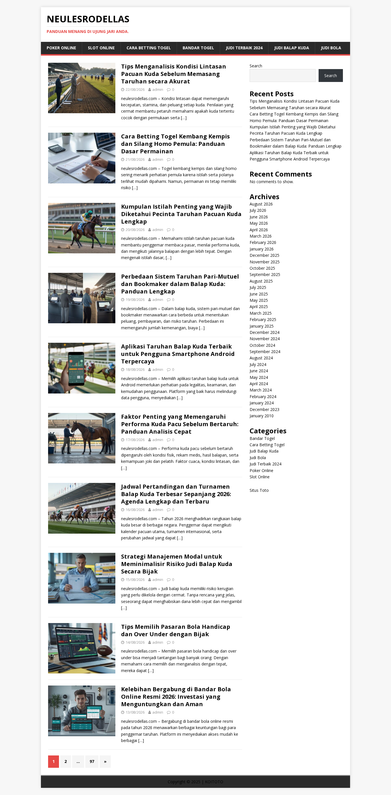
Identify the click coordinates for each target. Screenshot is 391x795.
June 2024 (259, 370)
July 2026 (258, 210)
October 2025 (262, 268)
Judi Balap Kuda (291, 47)
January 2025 (262, 326)
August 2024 (261, 358)
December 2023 (264, 409)
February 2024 (263, 396)
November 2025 (265, 262)
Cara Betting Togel (149, 47)
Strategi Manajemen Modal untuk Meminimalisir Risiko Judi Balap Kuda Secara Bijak (176, 564)
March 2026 (261, 236)
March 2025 (261, 313)
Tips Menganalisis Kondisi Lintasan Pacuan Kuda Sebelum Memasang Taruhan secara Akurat (173, 73)
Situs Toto (259, 490)
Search (256, 65)
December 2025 (264, 255)
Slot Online (101, 47)
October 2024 (262, 345)
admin (157, 89)
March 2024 (261, 390)
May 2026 (259, 223)
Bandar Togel (198, 47)
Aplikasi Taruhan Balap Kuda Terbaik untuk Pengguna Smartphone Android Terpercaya (178, 353)
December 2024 (264, 332)
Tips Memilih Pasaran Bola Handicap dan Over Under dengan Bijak (175, 630)
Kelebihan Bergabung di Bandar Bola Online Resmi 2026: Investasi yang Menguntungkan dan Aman (176, 696)
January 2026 (262, 249)
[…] (184, 117)
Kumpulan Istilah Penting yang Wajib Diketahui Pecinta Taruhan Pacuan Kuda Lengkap (181, 214)
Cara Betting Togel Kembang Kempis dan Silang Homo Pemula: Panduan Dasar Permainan (175, 143)
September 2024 (265, 351)
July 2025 (258, 287)
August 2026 (261, 204)
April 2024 (259, 383)
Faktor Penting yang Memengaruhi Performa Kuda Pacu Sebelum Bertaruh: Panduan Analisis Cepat (179, 424)
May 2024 (259, 377)
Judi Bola (331, 47)
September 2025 (265, 274)
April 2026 (259, 229)
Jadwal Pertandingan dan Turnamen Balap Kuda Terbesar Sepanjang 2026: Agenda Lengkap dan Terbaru (176, 494)
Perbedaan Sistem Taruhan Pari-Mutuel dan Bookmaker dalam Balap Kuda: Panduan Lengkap (180, 284)
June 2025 (259, 294)
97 (92, 761)
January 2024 (262, 403)
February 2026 (263, 242)
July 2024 (258, 364)
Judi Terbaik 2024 (244, 47)
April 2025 (259, 306)
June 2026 (259, 217)
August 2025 (261, 281)
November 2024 (265, 338)
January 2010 (262, 415)
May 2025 (259, 300)
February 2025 (263, 319)
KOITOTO (214, 781)
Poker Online (61, 47)
